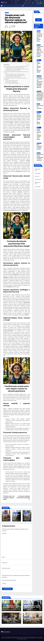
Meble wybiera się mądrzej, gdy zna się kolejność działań (9, 620)
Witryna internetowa (6, 568)
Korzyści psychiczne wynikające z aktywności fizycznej (15, 75)
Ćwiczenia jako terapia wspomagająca (12, 83)
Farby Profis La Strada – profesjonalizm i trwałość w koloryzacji (40, 157)
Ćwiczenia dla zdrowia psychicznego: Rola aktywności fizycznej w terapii (16, 72)
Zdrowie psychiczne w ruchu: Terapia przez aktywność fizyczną (16, 66)
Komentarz (4, 533)
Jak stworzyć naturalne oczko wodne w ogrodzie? (23, 497)
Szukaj (36, 11)
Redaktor (27, 519)
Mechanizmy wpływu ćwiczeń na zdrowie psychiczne (15, 74)
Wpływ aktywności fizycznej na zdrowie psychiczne (15, 67)
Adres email (4, 562)
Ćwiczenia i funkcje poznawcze (11, 81)
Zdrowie (36, 186)
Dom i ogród (38, 60)
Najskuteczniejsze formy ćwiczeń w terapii (13, 76)
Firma (36, 176)
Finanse (36, 173)
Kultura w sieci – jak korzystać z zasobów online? (8, 498)
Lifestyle (6, 12)
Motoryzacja (37, 182)
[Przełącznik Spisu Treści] (27, 65)
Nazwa (3, 557)
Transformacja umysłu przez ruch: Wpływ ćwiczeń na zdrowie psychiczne (16, 79)
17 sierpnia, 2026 (28, 609)
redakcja (13, 25)
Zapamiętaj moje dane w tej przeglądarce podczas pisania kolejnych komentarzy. (16, 576)
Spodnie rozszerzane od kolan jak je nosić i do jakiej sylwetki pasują (39, 37)
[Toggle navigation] (22, 6)
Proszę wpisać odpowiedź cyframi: (9, 580)
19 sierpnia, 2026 (7, 609)
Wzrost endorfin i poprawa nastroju (12, 80)
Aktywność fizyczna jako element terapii (13, 70)
